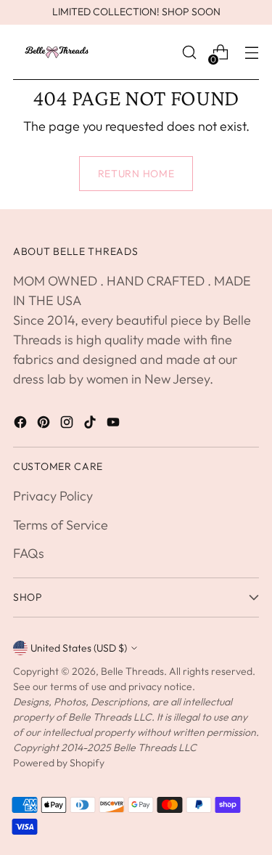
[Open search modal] (189, 53)
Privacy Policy (53, 495)
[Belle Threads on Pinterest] (45, 424)
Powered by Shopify (58, 762)
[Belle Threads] (56, 52)
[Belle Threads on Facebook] (21, 424)
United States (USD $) (78, 648)
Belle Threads (132, 671)
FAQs (28, 553)
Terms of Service (60, 524)
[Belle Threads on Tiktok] (91, 424)
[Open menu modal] (251, 53)
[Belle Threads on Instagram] (68, 424)
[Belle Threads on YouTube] (114, 424)
